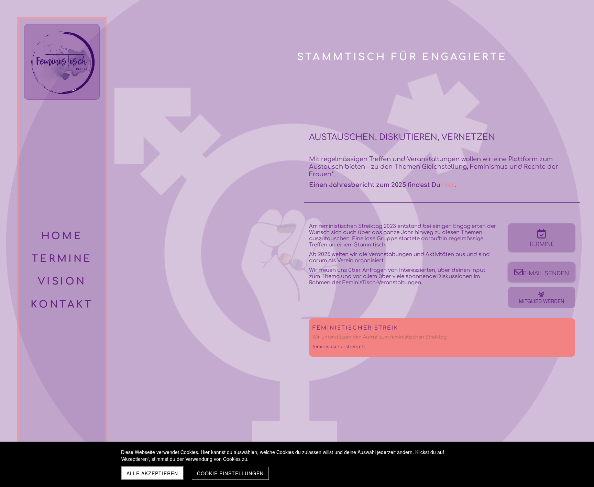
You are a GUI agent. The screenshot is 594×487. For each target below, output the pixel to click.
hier (448, 184)
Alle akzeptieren (152, 473)
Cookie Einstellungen (230, 473)
